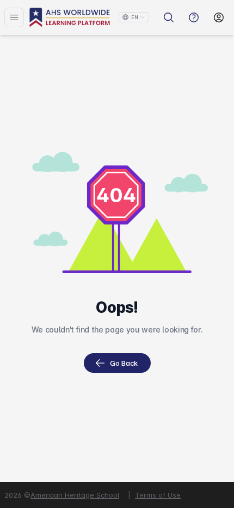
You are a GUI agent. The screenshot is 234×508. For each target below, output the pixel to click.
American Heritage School (74, 495)
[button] (134, 17)
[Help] (194, 17)
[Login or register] (219, 17)
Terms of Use (158, 495)
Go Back (124, 363)
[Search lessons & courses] (169, 17)
